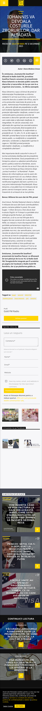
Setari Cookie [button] (8, 706)
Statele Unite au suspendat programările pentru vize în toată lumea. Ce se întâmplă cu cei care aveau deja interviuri (21, 589)
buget (14, 295)
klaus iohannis (19, 298)
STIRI (21, 13)
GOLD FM (28, 295)
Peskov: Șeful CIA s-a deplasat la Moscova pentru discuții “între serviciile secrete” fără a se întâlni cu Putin (21, 552)
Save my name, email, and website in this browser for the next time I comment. (24, 381)
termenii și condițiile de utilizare (21, 698)
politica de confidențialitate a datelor (16, 700)
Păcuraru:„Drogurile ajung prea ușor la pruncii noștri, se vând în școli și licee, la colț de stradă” (21, 634)
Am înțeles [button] (19, 706)
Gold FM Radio (18, 44)
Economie (7, 500)
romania (33, 298)
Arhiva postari (21, 318)
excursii (20, 295)
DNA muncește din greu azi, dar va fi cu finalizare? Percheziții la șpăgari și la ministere (21, 665)
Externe (6, 539)
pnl (27, 298)
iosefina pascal (8, 298)
